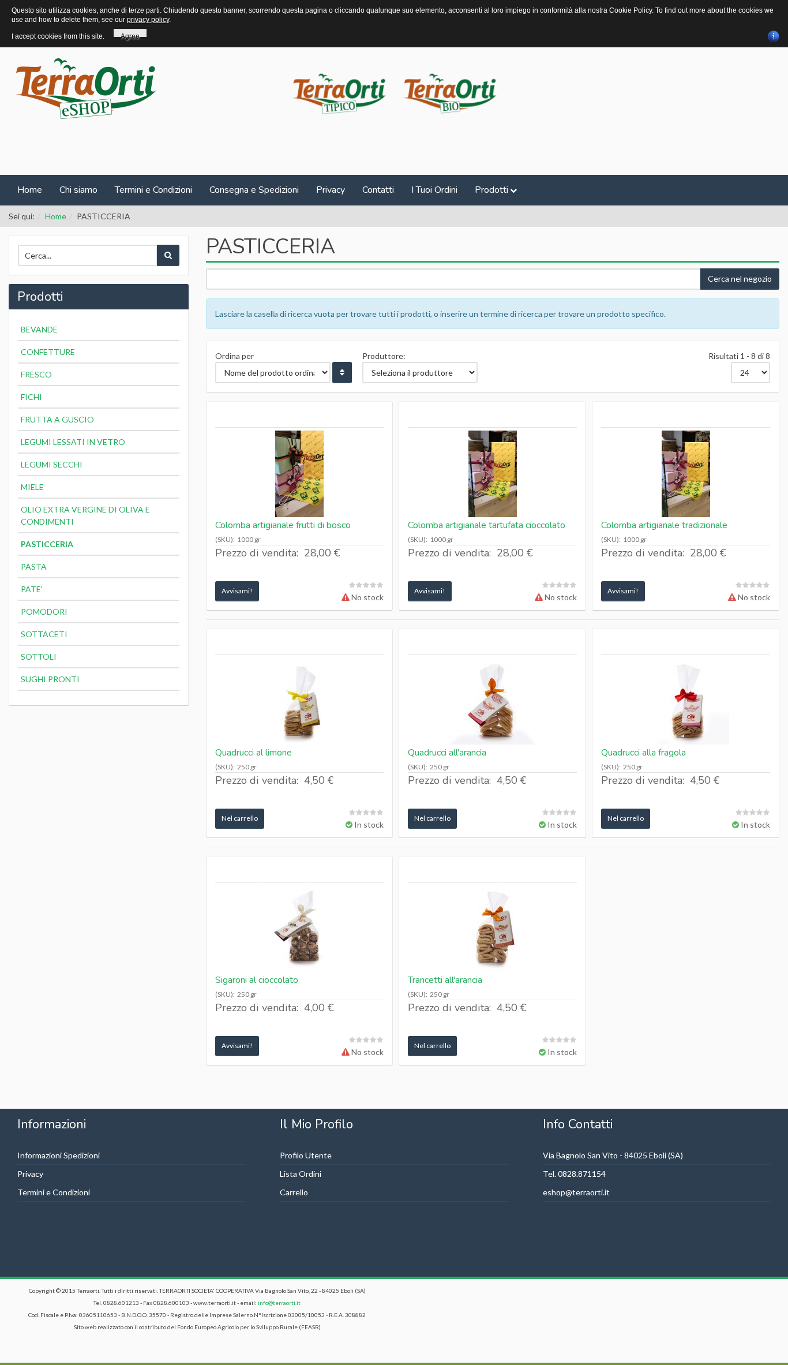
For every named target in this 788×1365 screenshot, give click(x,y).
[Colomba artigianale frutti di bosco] (299, 474)
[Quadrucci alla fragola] (685, 701)
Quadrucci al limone (253, 752)
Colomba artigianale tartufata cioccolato (486, 525)
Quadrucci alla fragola (643, 752)
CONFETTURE (48, 352)
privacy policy (148, 20)
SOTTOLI (39, 656)
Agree (130, 34)
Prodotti (491, 190)
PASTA (34, 566)
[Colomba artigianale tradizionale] (685, 474)
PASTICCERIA (47, 544)
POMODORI (44, 611)
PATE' (32, 589)
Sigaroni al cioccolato (256, 980)
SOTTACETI (44, 634)
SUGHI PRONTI (50, 679)
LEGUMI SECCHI (51, 464)
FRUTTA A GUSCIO (57, 419)
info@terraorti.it (279, 1302)
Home (29, 190)
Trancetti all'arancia (445, 980)
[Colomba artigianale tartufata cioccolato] (492, 474)
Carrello (294, 1192)
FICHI (31, 397)
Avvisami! (237, 590)
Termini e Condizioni (153, 190)
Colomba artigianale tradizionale (664, 525)
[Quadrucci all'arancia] (492, 701)
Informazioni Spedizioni (58, 1155)
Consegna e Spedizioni (254, 190)
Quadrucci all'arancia (447, 752)
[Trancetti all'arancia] (492, 928)
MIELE (32, 487)
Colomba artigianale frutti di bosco (283, 525)
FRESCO (36, 374)
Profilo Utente (306, 1155)
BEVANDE (39, 329)
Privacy (330, 190)
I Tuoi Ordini (434, 190)
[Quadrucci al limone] (299, 701)
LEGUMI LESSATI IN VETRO (73, 442)
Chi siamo (78, 190)
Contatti (378, 190)
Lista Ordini (300, 1174)
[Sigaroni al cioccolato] (299, 928)
